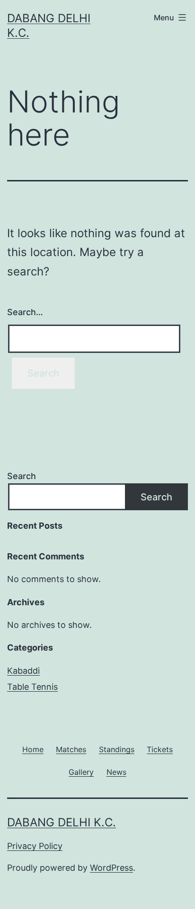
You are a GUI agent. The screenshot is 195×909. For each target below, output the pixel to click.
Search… (25, 312)
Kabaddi (23, 671)
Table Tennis (32, 687)
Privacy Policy (34, 846)
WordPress (111, 868)
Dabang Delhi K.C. (61, 822)
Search (21, 476)
